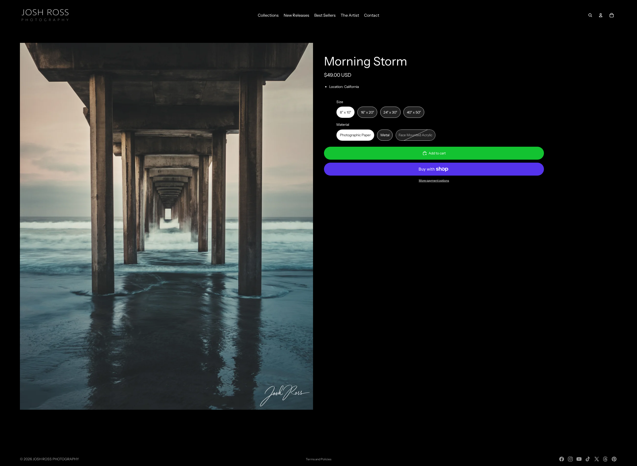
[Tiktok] (588, 459)
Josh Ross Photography (56, 459)
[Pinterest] (614, 459)
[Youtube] (579, 459)
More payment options (434, 180)
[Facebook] (562, 459)
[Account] (600, 15)
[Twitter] (597, 459)
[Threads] (605, 459)
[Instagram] (570, 459)
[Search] (590, 15)
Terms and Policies (318, 459)
